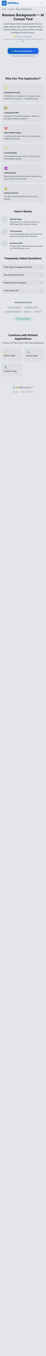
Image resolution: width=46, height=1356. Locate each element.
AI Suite (11, 9)
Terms (23, 41)
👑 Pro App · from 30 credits (23, 36)
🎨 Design (30, 392)
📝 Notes (22, 392)
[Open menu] (41, 3)
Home (4, 9)
